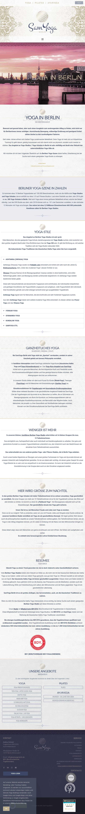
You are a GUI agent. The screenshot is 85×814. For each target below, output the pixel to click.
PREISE (79, 748)
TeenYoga (20, 383)
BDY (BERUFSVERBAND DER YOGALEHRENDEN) (42, 654)
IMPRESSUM (78, 759)
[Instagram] (12, 767)
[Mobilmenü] (42, 39)
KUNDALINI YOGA (12, 321)
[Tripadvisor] (8, 767)
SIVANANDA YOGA (13, 316)
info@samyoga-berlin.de (16, 757)
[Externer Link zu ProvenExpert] (69, 806)
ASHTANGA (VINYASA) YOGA (17, 259)
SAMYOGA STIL (12, 326)
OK (6, 809)
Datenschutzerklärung (18, 803)
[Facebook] (4, 767)
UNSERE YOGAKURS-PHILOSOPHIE (71, 742)
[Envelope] (16, 767)
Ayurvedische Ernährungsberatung (59, 388)
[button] (42, 259)
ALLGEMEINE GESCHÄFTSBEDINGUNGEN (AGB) (69, 762)
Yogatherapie (37, 388)
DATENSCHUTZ (77, 756)
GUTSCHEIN (78, 745)
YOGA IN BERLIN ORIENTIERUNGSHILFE (70, 766)
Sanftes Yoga (61, 383)
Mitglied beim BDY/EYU (29, 609)
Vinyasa (6, 273)
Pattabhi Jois (35, 265)
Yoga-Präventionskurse (30, 367)
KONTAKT (79, 750)
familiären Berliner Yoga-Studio (33, 435)
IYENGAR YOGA (12, 311)
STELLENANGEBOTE (75, 753)
